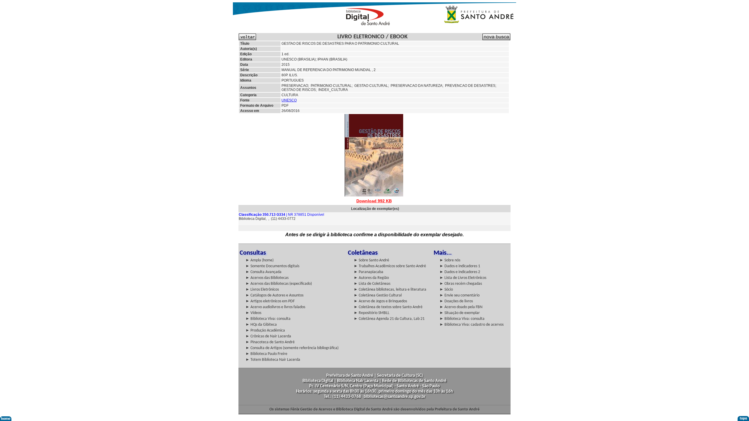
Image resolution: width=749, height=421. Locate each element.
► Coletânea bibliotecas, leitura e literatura (390, 289)
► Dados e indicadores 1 (459, 266)
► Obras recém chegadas (460, 284)
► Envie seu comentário (459, 295)
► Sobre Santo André (371, 260)
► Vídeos (253, 313)
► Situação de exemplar (459, 313)
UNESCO (289, 100)
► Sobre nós (449, 260)
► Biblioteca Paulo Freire (266, 354)
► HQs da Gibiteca (261, 324)
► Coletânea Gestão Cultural (378, 295)
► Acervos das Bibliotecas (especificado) (278, 284)
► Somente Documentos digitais (272, 266)
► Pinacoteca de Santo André (270, 342)
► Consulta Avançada (263, 272)
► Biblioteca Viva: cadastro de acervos (471, 324)
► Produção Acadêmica (265, 330)
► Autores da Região (371, 278)
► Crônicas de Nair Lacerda (268, 336)
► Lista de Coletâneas (372, 284)
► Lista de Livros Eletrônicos (462, 278)
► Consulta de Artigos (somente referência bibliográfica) (292, 348)
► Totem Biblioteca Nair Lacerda (272, 360)
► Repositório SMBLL (371, 313)
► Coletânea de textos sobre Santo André (388, 307)
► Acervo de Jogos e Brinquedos (380, 301)
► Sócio (446, 289)
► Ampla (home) (259, 260)
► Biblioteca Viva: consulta (268, 319)
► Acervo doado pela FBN (460, 307)
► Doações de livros (456, 301)
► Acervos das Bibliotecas (266, 278)
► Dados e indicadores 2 (459, 272)
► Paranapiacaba (368, 272)
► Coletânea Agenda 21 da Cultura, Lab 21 (389, 319)
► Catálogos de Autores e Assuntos (274, 295)
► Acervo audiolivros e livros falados (275, 307)
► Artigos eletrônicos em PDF (270, 301)
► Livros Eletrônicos (262, 289)
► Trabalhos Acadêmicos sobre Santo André (390, 266)
